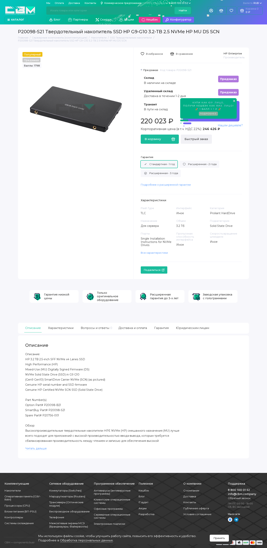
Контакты (90, 3)
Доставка (74, 3)
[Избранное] (231, 10)
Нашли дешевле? (230, 125)
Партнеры (80, 19)
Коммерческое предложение (123, 3)
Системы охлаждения (19, 523)
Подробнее (208, 112)
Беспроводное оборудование (69, 511)
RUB (251, 3)
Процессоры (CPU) (17, 505)
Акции (129, 19)
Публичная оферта (196, 508)
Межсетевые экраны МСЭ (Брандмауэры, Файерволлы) (68, 525)
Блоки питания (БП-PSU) (20, 511)
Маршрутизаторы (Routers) (67, 496)
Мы (48, 3)
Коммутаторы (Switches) (65, 490)
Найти (183, 10)
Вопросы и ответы (96, 328)
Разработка (146, 514)
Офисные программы (108, 508)
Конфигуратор (180, 19)
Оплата (59, 3)
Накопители (12, 490)
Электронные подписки (109, 523)
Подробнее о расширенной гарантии (166, 184)
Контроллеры (13, 517)
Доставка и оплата (132, 328)
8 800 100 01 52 (170, 3)
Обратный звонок (239, 498)
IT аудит (144, 502)
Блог (57, 19)
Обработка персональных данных (86, 540)
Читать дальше (36, 448)
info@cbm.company (242, 494)
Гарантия (147, 157)
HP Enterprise (232, 53)
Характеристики (60, 328)
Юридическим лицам (192, 328)
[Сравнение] (221, 10)
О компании (191, 490)
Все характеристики (154, 252)
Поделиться (152, 269)
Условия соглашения (197, 514)
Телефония (56, 517)
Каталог (17, 19)
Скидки (105, 19)
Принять (219, 538)
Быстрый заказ (196, 139)
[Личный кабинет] (211, 10)
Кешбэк (152, 19)
